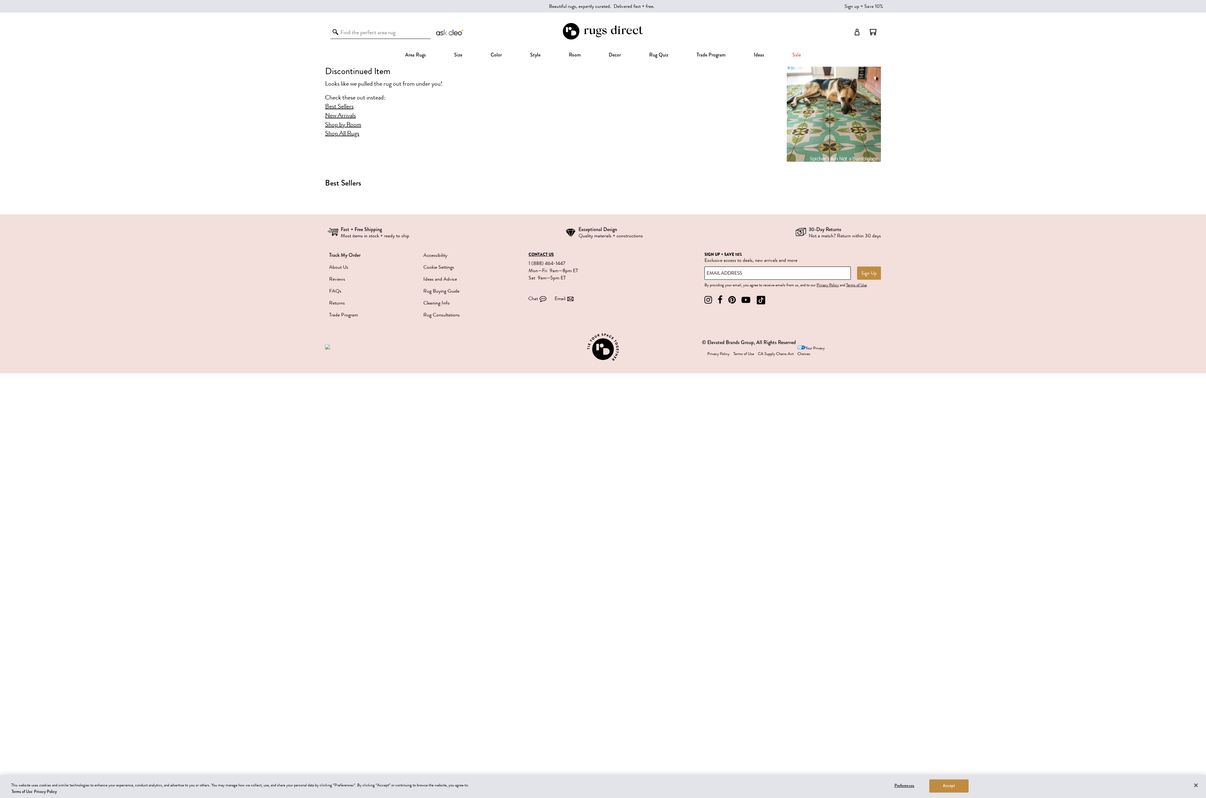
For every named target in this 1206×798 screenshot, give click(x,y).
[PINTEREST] (732, 300)
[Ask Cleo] (450, 32)
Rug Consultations (441, 315)
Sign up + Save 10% (864, 6)
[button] (873, 32)
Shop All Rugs (342, 133)
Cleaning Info (436, 303)
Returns (337, 303)
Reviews (337, 279)
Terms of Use (856, 285)
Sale (796, 54)
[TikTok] (761, 300)
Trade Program (711, 54)
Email (560, 298)
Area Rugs (415, 54)
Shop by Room (343, 124)
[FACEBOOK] (720, 300)
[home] (602, 38)
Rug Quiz (658, 54)
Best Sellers (339, 106)
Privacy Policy (828, 285)
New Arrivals (340, 115)
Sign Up (869, 273)
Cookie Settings (438, 267)
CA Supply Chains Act (776, 354)
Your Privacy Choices (811, 351)
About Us (338, 267)
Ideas (759, 54)
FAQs (335, 291)
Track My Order (345, 255)
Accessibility (435, 255)
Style (535, 54)
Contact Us (541, 254)
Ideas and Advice (440, 279)
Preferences (904, 786)
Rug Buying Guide (441, 291)
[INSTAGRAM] (708, 300)
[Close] (1196, 785)
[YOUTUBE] (746, 300)
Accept (949, 786)
